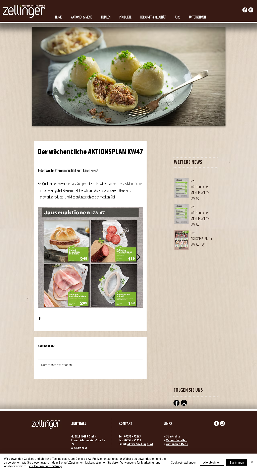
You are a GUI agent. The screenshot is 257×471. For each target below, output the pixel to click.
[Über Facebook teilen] (40, 318)
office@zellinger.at (140, 444)
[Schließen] (252, 462)
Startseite (173, 436)
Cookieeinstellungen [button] (184, 462)
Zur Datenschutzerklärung (45, 466)
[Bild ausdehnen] (90, 257)
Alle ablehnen (211, 462)
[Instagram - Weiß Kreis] (250, 9)
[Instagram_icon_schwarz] (184, 403)
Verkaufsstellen (176, 440)
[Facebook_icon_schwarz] (176, 403)
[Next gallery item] (138, 257)
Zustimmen (237, 462)
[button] (125, 17)
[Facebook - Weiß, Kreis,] (244, 9)
